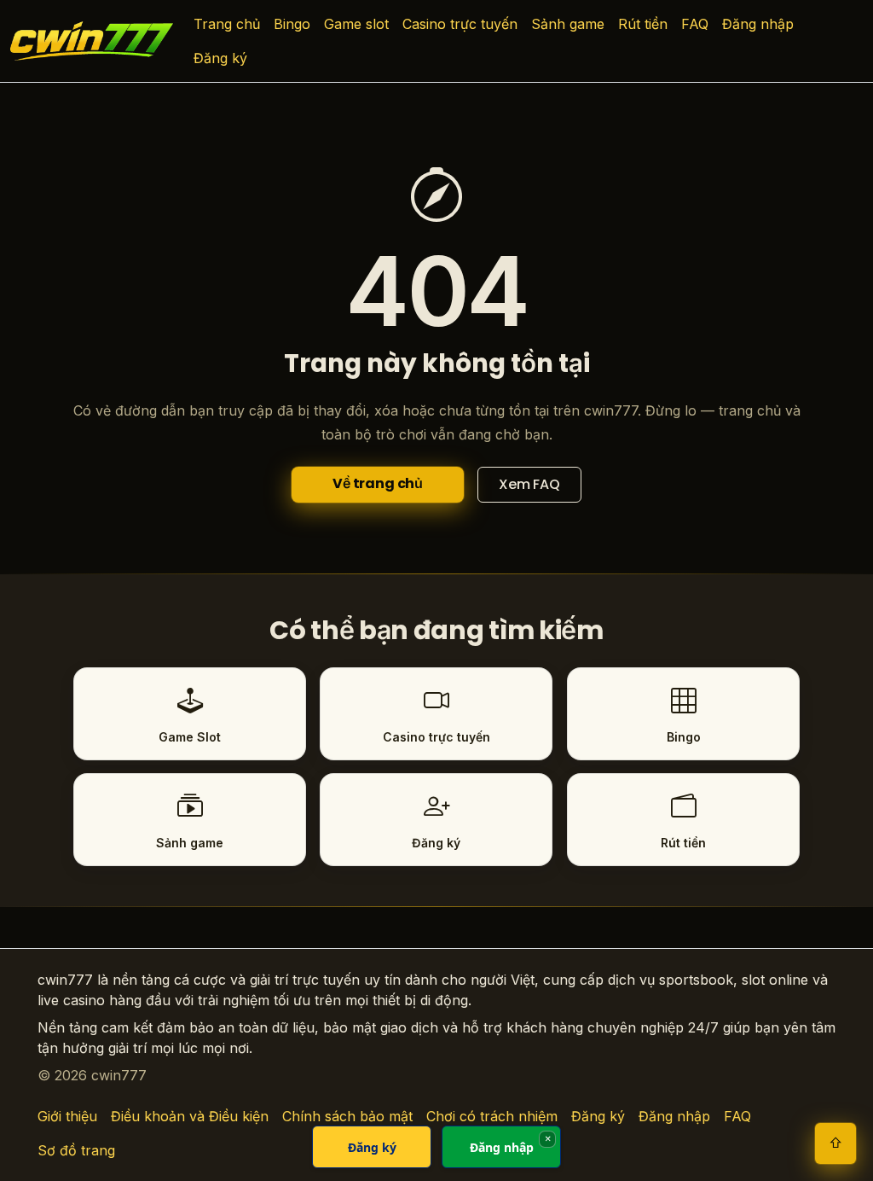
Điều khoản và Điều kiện (190, 1116)
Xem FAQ (529, 484)
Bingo (292, 23)
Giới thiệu (67, 1116)
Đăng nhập (758, 23)
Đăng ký (220, 58)
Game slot (356, 23)
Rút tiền (643, 23)
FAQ (694, 23)
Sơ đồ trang (76, 1150)
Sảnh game (567, 23)
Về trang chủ (377, 483)
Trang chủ (227, 23)
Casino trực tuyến (459, 23)
